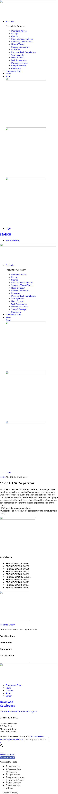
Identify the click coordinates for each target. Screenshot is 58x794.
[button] (7, 757)
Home (3, 476)
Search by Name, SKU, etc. (12, 739)
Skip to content (7, 754)
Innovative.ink (37, 736)
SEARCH (5, 234)
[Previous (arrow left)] (1, 752)
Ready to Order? (7, 624)
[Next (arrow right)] (3, 752)
